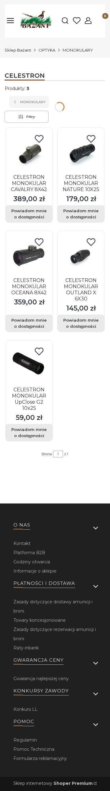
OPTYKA (46, 50)
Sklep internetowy (53, 783)
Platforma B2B (29, 552)
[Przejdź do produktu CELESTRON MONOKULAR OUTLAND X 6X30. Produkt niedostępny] (81, 254)
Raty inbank (26, 648)
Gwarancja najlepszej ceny (41, 678)
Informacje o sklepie (35, 571)
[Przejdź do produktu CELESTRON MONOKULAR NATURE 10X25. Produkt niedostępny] (81, 151)
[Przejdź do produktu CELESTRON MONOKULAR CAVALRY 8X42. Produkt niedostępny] (29, 151)
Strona (46, 454)
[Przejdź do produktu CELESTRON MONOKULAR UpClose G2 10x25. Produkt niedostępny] (29, 364)
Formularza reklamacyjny (40, 758)
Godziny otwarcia (31, 562)
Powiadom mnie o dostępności (29, 213)
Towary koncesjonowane (39, 620)
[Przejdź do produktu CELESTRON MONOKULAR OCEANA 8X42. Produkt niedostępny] (29, 254)
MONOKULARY (78, 50)
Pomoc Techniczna (33, 749)
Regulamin (25, 740)
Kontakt (22, 543)
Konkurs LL (25, 709)
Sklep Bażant (18, 50)
